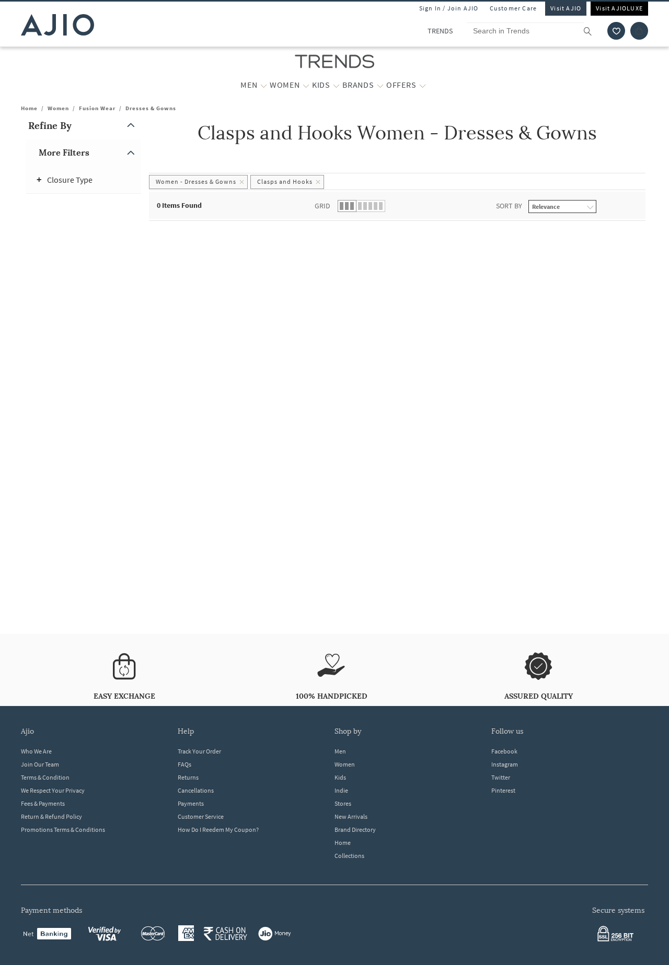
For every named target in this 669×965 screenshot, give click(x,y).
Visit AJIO (565, 8)
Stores (342, 803)
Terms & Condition (45, 777)
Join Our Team (40, 764)
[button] (616, 31)
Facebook (504, 751)
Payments (191, 803)
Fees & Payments (43, 803)
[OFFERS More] (423, 85)
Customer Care (513, 8)
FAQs (184, 764)
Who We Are (36, 751)
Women (58, 108)
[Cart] (639, 31)
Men (340, 751)
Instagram (504, 764)
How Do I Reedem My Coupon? (218, 829)
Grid (322, 205)
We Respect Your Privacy (53, 790)
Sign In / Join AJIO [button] (449, 8)
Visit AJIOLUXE (619, 8)
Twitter (500, 777)
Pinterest (503, 790)
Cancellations (196, 790)
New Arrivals (350, 816)
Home (29, 108)
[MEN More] (264, 85)
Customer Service (201, 816)
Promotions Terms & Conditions (63, 829)
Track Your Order (199, 751)
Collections (349, 856)
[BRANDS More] (380, 85)
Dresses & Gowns (150, 108)
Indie (341, 790)
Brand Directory (355, 829)
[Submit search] (593, 31)
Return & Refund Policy (51, 816)
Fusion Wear (97, 108)
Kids (340, 777)
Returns (188, 777)
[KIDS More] (336, 85)
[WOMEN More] (306, 85)
